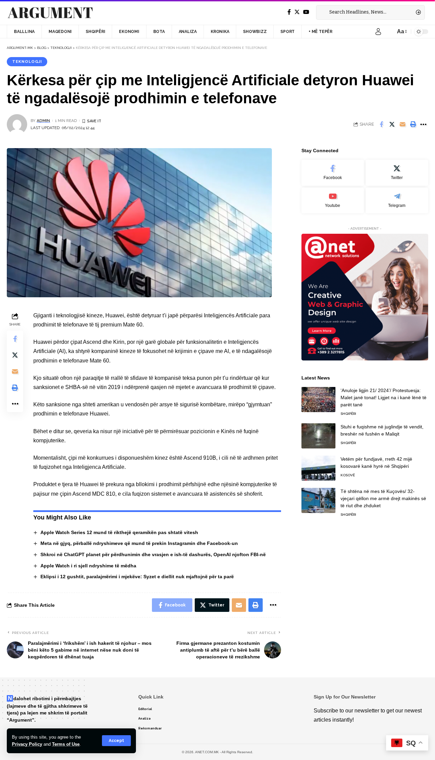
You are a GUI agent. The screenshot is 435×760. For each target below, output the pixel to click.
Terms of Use (66, 744)
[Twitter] (297, 12)
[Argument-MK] (50, 12)
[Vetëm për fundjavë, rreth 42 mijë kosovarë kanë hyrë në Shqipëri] (318, 468)
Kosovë (348, 475)
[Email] (402, 124)
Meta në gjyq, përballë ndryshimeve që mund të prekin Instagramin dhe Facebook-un (139, 543)
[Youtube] (332, 200)
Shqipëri (348, 413)
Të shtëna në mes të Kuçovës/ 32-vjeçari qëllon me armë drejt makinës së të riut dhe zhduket (383, 498)
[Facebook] (289, 12)
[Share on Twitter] (392, 124)
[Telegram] (397, 200)
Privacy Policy (27, 744)
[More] (423, 124)
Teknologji (27, 61)
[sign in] (378, 31)
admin (43, 120)
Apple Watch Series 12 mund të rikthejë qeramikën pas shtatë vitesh (119, 532)
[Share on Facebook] (381, 124)
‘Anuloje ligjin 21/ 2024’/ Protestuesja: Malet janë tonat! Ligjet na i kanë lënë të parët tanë (384, 397)
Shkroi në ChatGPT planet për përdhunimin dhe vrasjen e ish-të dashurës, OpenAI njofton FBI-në (153, 554)
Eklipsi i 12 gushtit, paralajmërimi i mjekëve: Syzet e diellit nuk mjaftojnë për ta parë (137, 576)
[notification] (388, 31)
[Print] (413, 124)
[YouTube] (306, 12)
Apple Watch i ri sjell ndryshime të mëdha (88, 565)
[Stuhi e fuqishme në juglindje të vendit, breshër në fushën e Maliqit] (318, 435)
